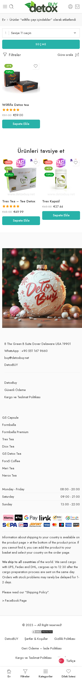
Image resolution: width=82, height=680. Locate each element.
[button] (21, 124)
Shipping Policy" (37, 592)
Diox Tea (8, 446)
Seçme (41, 44)
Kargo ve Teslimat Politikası (22, 397)
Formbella (9, 424)
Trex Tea (8, 439)
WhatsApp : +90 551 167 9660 (26, 350)
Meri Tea (8, 468)
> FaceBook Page (14, 600)
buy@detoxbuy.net (16, 357)
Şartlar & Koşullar (36, 638)
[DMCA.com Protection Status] (42, 631)
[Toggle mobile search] (11, 6)
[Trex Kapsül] (61, 177)
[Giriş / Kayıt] (70, 6)
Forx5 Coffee (11, 461)
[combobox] (41, 33)
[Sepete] (77, 6)
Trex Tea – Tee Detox (18, 201)
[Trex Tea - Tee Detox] (21, 177)
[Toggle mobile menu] (5, 6)
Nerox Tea (9, 475)
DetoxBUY (11, 364)
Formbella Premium (15, 432)
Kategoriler (46, 676)
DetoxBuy (10, 382)
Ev (3, 19)
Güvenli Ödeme (15, 389)
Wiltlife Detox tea (15, 104)
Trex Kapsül (51, 201)
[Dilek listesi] (35, 66)
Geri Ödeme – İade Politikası (41, 648)
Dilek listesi (68, 676)
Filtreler (14, 54)
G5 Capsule (10, 417)
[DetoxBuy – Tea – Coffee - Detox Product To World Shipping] (41, 7)
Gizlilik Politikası (64, 638)
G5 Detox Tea (11, 453)
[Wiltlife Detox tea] (21, 81)
